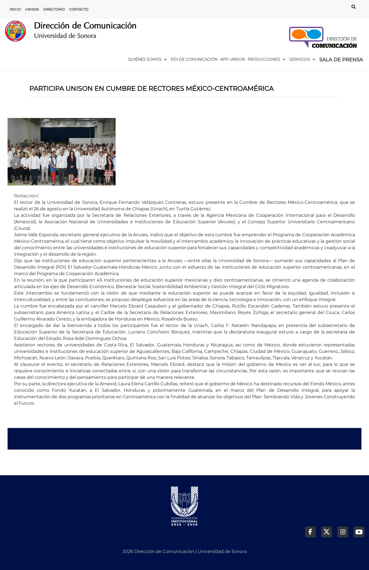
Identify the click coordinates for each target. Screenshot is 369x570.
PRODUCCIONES (264, 59)
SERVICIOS (299, 59)
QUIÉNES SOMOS (145, 59)
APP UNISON (232, 59)
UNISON (32, 9)
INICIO (15, 9)
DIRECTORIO (54, 9)
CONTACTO (78, 9)
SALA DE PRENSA (341, 60)
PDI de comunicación (194, 59)
